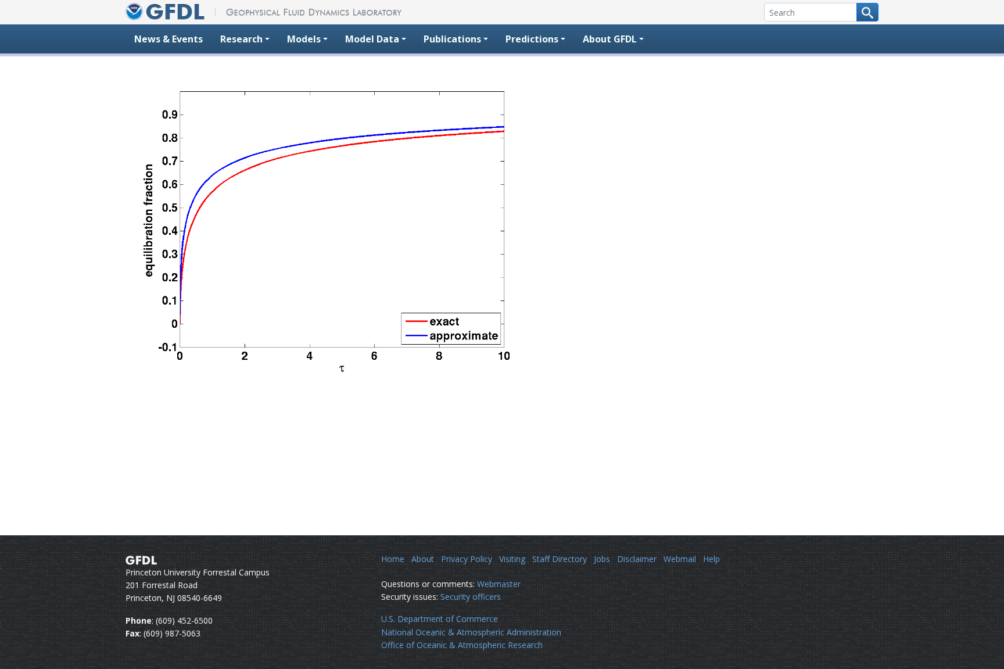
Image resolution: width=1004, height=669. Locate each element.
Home (392, 558)
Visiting (512, 558)
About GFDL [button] (610, 39)
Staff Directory (559, 558)
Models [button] (304, 39)
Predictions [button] (531, 39)
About (422, 558)
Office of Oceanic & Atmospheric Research (462, 644)
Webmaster (499, 583)
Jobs (602, 558)
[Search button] (867, 12)
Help (711, 558)
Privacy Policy (466, 558)
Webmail (680, 558)
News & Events (168, 39)
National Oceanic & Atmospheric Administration (471, 632)
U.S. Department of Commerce (439, 618)
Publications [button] (452, 39)
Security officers (470, 596)
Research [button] (241, 39)
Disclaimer (637, 558)
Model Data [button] (372, 39)
